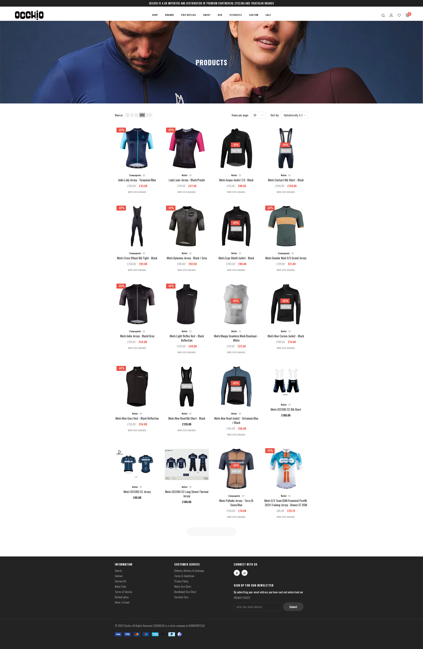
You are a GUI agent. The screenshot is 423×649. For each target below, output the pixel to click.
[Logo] (32, 15)
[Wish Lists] (144, 175)
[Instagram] (245, 573)
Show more (211, 532)
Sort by (274, 115)
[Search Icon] (383, 15)
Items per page (240, 115)
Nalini (184, 175)
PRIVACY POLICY (242, 598)
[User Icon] (391, 15)
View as (119, 115)
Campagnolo (135, 175)
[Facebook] (237, 573)
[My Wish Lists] (399, 15)
